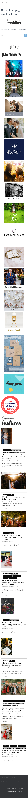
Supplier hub (21, 788)
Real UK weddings (6, 452)
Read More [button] (5, 470)
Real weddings (15, 452)
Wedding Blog (7, 788)
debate (4, 532)
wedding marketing (14, 620)
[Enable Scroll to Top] (25, 795)
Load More (14, 767)
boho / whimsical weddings (8, 700)
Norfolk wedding (13, 746)
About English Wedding (11, 791)
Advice (4, 494)
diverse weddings (6, 573)
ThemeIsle (18, 794)
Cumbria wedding (6, 449)
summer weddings (7, 705)
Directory (14, 788)
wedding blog (22, 452)
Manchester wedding (7, 575)
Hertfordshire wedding (19, 701)
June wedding (6, 703)
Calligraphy (5, 660)
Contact (20, 791)
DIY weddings (14, 573)
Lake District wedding (16, 450)
